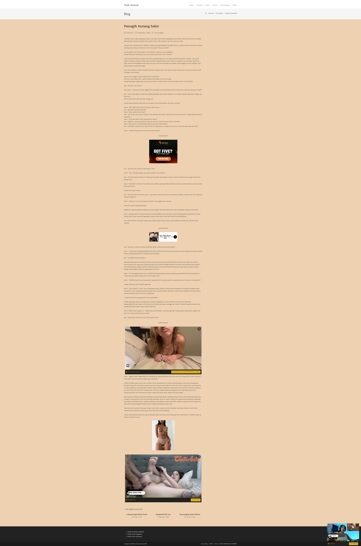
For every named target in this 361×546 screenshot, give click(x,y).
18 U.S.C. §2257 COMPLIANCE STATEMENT (226, 544)
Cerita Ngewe (159, 33)
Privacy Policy (204, 544)
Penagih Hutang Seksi (231, 13)
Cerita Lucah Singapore (134, 534)
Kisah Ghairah (131, 5)
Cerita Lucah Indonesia (134, 536)
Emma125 (130, 33)
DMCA (211, 544)
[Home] (205, 13)
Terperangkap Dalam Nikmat (189, 514)
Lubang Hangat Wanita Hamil (136, 514)
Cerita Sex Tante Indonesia (135, 532)
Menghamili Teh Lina (163, 514)
